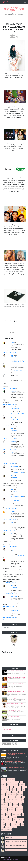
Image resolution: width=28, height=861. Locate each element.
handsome (20, 794)
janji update (14, 799)
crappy (19, 787)
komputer (15, 804)
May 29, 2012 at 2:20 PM (9, 546)
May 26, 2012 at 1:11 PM (9, 530)
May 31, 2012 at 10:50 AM (10, 583)
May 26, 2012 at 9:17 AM (9, 508)
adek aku (3, 779)
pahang (3, 814)
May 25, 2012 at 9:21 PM (9, 426)
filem (23, 789)
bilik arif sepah (14, 784)
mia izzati (13, 441)
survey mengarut (11, 822)
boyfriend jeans (5, 787)
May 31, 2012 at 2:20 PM (9, 617)
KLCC (10, 804)
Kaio (12, 533)
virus (2, 827)
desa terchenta (5, 789)
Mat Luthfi (4, 812)
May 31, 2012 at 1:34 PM (9, 606)
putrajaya (8, 814)
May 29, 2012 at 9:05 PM (17, 555)
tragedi (3, 824)
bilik (8, 784)
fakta (14, 789)
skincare (15, 819)
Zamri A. (14, 356)
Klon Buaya (15, 419)
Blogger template (6, 859)
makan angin (19, 809)
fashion (19, 789)
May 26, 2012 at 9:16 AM (9, 487)
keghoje (3, 804)
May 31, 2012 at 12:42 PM (9, 593)
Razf (12, 355)
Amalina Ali (14, 596)
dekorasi (24, 787)
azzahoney (14, 391)
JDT (20, 799)
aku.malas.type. (11, 779)
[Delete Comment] (17, 352)
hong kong (18, 797)
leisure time (17, 807)
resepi (2, 817)
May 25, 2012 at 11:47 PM (9, 463)
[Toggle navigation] (25, 2)
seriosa (21, 35)
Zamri (12, 342)
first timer (3, 792)
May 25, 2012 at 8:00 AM (9, 388)
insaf (23, 797)
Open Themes (15, 859)
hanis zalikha (4, 797)
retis (7, 817)
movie (20, 812)
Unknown (13, 511)
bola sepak (21, 784)
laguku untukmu (5, 807)
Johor (2, 802)
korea (20, 804)
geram (20, 792)
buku (15, 787)
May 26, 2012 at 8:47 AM (17, 472)
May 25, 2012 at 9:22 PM (9, 438)
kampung (12, 802)
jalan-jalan (7, 799)
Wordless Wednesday (6, 829)
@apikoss (13, 366)
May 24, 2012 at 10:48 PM (10, 352)
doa (11, 789)
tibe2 (18, 822)
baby (21, 782)
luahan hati (15, 35)
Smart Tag (21, 819)
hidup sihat (12, 797)
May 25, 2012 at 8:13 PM (9, 404)
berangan (3, 784)
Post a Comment (7, 620)
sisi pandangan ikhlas (6, 819)
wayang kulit (8, 827)
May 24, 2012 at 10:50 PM (17, 361)
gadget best (15, 792)
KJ (7, 804)
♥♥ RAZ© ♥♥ (14, 9)
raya (23, 814)
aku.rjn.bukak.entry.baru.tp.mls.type (10, 782)
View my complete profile (14, 648)
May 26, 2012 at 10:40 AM (10, 519)
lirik (22, 807)
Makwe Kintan (14, 466)
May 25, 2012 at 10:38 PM (10, 449)
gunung (3, 794)
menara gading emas (13, 812)
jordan (6, 802)
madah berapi (11, 809)
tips (22, 822)
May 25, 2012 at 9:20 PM (17, 413)
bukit (11, 787)
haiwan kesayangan (11, 794)
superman (3, 822)
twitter (12, 824)
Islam (2, 799)
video (22, 824)
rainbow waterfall (16, 814)
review (10, 817)
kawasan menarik (19, 802)
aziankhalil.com (7, 729)
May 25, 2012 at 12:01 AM (17, 371)
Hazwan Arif (15, 491)
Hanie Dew (14, 560)
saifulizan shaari (16, 524)
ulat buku (17, 824)
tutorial (8, 824)
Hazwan (13, 452)
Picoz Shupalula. (16, 408)
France (9, 792)
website (12, 36)
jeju (23, 799)
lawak (11, 807)
